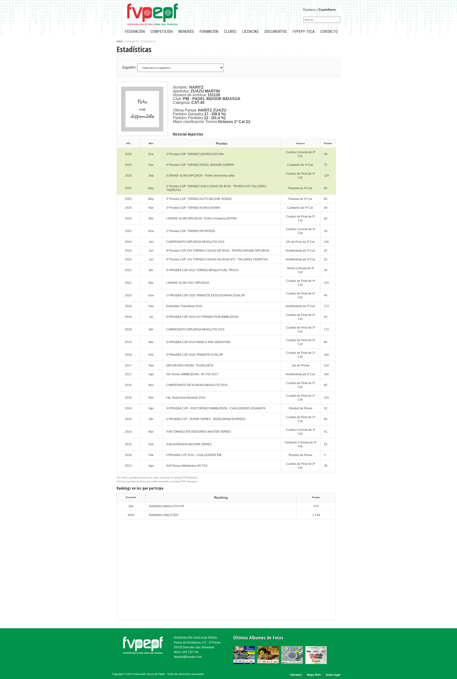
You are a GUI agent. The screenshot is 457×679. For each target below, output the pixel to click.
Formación (208, 31)
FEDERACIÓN (135, 31)
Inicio (120, 41)
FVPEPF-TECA (304, 31)
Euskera (309, 9)
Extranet (296, 674)
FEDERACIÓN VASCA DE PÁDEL (196, 637)
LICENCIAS (250, 31)
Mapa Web (314, 674)
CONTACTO (329, 31)
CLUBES (230, 31)
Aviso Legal (333, 674)
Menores (186, 31)
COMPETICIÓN (161, 31)
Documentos (275, 31)
